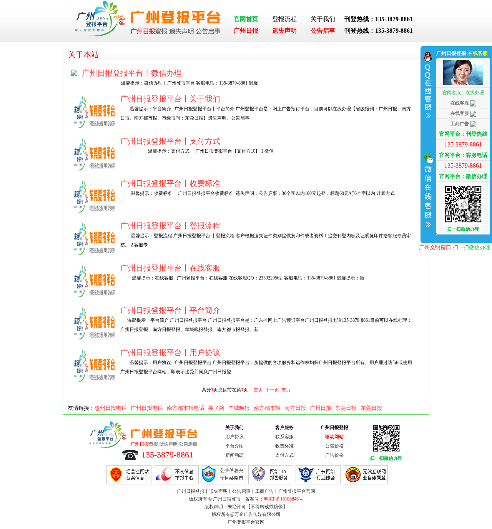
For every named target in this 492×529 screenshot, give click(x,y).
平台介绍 (234, 446)
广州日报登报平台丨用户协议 (170, 352)
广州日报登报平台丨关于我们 (170, 99)
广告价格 (334, 455)
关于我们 (323, 19)
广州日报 (246, 30)
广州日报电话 (147, 408)
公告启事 (323, 30)
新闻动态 (234, 455)
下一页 (272, 390)
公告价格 (334, 446)
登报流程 (284, 19)
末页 (286, 390)
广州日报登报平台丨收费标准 (170, 183)
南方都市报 (267, 408)
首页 (258, 390)
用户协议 (234, 436)
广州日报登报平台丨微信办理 (132, 73)
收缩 (427, 143)
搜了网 (216, 408)
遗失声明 (284, 30)
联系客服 (284, 436)
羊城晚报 (239, 408)
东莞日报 (346, 408)
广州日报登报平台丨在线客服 (170, 268)
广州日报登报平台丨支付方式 (170, 141)
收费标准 (284, 446)
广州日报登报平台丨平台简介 (170, 310)
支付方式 (284, 455)
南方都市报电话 (185, 408)
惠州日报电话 (111, 408)
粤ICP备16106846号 (283, 499)
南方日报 (295, 408)
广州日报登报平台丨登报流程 (170, 225)
